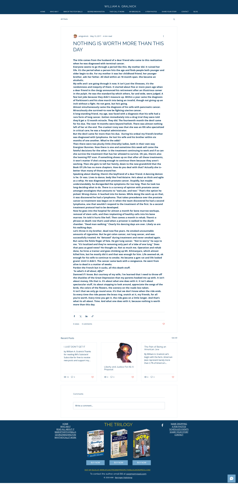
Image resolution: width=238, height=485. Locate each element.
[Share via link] (92, 316)
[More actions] (163, 36)
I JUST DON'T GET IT (74, 346)
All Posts (64, 19)
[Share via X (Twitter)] (80, 316)
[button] (174, 19)
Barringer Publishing (123, 477)
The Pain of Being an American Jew (155, 348)
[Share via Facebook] (74, 316)
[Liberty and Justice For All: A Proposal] (119, 352)
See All (174, 338)
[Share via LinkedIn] (86, 316)
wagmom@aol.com (136, 473)
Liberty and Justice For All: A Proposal (119, 368)
